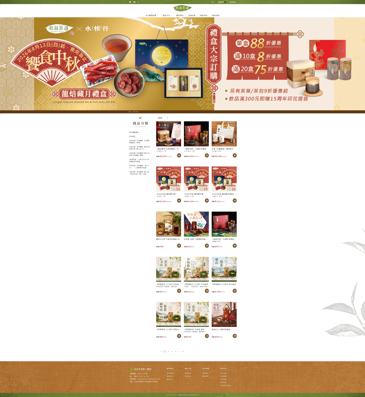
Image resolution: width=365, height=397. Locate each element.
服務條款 (170, 376)
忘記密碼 (223, 376)
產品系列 (166, 15)
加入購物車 (208, 155)
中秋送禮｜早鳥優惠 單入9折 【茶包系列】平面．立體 (140, 173)
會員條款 (223, 382)
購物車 (223, 2)
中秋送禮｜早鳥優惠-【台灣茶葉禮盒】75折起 (139, 141)
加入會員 (223, 373)
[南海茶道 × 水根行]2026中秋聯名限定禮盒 (139, 160)
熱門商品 (188, 376)
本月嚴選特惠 (151, 15)
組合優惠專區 (133, 132)
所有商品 (132, 136)
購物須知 (180, 15)
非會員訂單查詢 (225, 385)
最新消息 (203, 15)
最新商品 (136, 112)
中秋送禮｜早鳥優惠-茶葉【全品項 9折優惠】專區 (139, 154)
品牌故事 (192, 15)
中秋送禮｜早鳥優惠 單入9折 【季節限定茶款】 (139, 167)
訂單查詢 (223, 379)
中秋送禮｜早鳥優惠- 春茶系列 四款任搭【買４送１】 (140, 148)
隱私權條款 (170, 373)
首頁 (129, 112)
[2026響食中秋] (182, 63)
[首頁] (182, 8)
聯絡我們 (215, 15)
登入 (212, 2)
